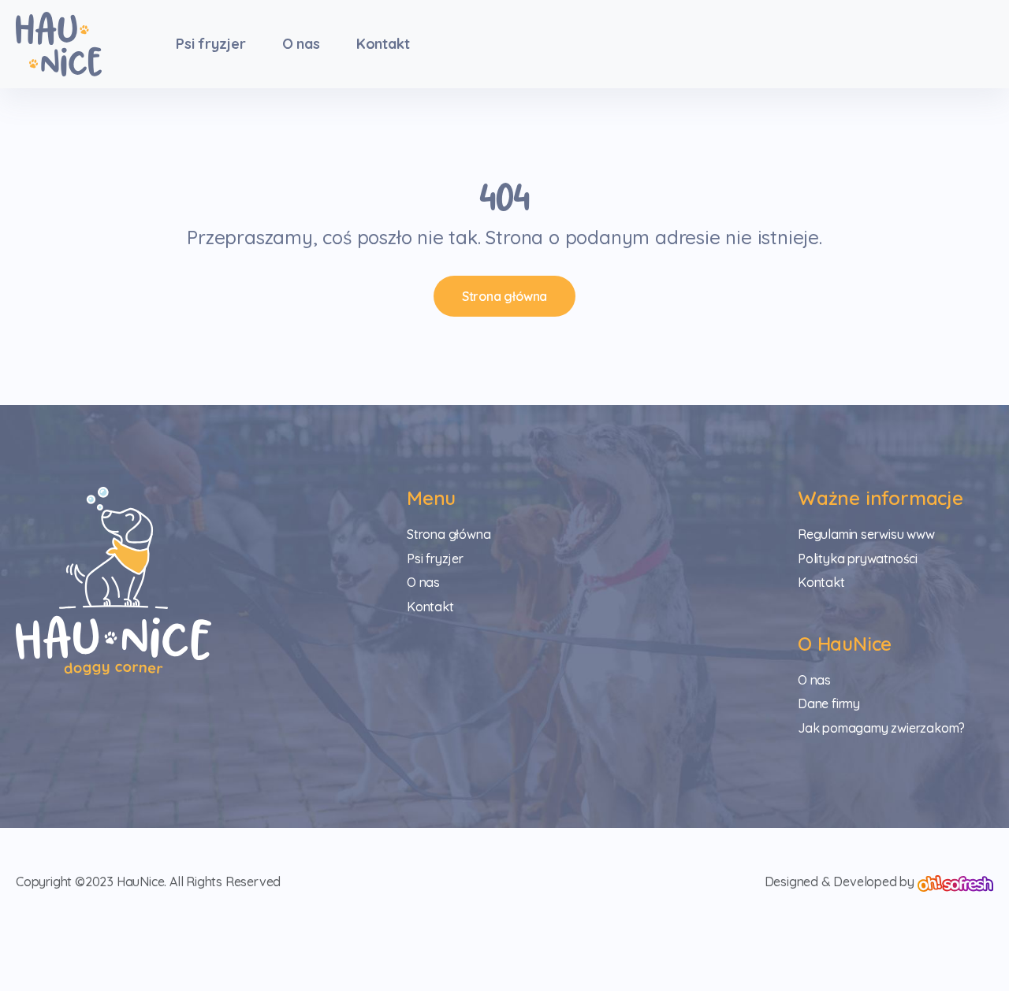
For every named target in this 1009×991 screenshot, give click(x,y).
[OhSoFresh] (955, 881)
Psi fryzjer (211, 44)
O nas (301, 44)
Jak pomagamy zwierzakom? (881, 728)
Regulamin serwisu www (866, 534)
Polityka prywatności (858, 558)
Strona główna (504, 296)
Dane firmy (829, 703)
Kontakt (383, 44)
